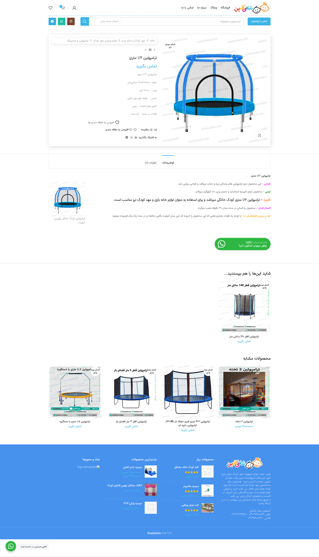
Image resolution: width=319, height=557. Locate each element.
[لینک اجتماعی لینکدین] (136, 137)
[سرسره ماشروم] (207, 491)
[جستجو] (84, 21)
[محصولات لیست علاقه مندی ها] (50, 8)
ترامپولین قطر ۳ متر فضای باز (131, 422)
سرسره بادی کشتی (132, 467)
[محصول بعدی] (145, 50)
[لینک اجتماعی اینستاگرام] (71, 21)
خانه (152, 41)
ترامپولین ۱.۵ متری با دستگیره (75, 422)
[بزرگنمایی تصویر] (259, 135)
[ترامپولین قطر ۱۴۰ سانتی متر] (244, 306)
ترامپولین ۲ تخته (244, 422)
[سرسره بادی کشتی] (151, 471)
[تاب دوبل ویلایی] (207, 510)
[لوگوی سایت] (252, 8)
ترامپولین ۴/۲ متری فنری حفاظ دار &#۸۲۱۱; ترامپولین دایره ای (187, 423)
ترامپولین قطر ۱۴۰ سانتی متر (244, 337)
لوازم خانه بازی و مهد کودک (155, 199)
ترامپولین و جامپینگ (77, 41)
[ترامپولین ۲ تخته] (244, 391)
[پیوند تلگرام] (52, 21)
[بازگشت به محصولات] (150, 50)
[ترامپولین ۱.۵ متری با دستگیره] (75, 391)
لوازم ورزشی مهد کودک (105, 41)
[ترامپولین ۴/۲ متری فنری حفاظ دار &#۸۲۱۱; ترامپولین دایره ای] (187, 391)
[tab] (168, 161)
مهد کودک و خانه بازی (133, 41)
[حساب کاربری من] (74, 8)
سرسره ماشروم (191, 486)
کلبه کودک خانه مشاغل (186, 467)
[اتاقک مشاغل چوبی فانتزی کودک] (151, 490)
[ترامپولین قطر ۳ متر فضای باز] (131, 391)
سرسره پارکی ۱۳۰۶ (132, 503)
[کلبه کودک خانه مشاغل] (207, 472)
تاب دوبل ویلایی (190, 505)
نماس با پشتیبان (259, 21)
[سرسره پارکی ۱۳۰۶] (151, 508)
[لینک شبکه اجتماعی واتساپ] (61, 21)
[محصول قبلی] (154, 50)
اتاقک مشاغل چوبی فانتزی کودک (124, 485)
